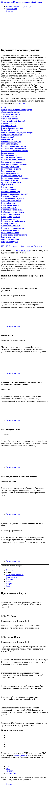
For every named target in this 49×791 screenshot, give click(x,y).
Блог (8, 586)
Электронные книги (14, 575)
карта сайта (11, 773)
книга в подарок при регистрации (20, 6)
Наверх (9, 784)
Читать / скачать (13, 326)
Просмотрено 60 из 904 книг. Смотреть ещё (27, 246)
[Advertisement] (17, 30)
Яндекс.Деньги (20, 755)
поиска (22, 103)
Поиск (9, 581)
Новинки (10, 579)
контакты (10, 771)
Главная (9, 570)
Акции (9, 584)
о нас (8, 766)
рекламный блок (23, 250)
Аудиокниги (11, 577)
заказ (8, 768)
